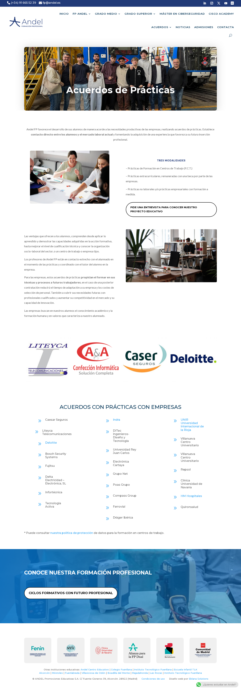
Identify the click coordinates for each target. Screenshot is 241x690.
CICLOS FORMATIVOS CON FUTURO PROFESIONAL (71, 593)
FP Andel (80, 13)
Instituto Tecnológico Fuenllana (153, 669)
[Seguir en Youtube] (226, 3)
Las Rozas (156, 672)
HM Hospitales (191, 496)
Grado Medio (106, 13)
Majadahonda (140, 672)
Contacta (225, 27)
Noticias (183, 27)
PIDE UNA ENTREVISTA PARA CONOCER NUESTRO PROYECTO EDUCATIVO (163, 209)
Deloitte (51, 442)
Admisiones (203, 27)
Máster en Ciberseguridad (182, 13)
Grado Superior (138, 13)
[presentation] (20, 358)
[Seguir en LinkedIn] (204, 3)
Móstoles (57, 672)
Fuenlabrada (72, 672)
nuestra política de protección (71, 533)
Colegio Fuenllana (121, 669)
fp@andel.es (52, 2)
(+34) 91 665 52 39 (23, 2)
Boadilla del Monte (118, 672)
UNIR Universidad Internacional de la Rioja (192, 425)
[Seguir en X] (219, 3)
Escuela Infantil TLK (185, 669)
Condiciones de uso (153, 678)
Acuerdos (159, 27)
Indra (116, 419)
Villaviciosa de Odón (93, 672)
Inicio (64, 13)
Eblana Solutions (198, 678)
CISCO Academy (221, 13)
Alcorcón (44, 672)
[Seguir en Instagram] (212, 3)
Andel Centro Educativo (95, 669)
